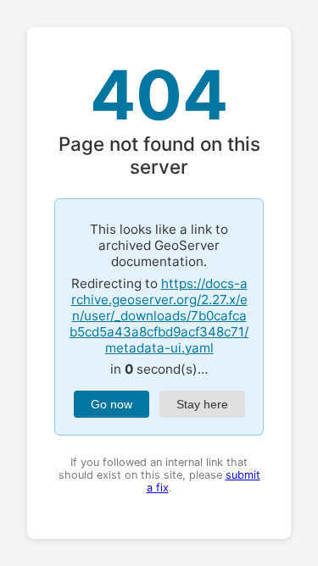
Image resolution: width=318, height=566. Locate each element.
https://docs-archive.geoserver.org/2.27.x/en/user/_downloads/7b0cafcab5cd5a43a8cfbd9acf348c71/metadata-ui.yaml (159, 315)
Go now (111, 404)
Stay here (202, 404)
